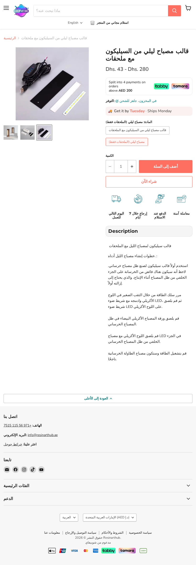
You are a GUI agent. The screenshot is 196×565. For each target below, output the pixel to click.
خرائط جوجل (13, 444)
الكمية (110, 156)
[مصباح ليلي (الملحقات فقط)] (127, 147)
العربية (66, 517)
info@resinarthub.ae (43, 435)
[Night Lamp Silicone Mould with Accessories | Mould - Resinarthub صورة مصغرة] (10, 132)
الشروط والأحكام (113, 533)
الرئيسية (10, 38)
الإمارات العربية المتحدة (107, 517)
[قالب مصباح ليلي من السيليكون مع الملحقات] (138, 135)
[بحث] (174, 10)
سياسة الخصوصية (140, 533)
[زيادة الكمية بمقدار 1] (132, 166)
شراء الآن (149, 181)
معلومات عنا (52, 533)
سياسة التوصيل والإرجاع (80, 533)
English (73, 23)
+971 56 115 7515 (17, 425)
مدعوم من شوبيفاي (98, 542)
